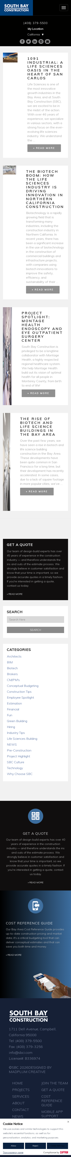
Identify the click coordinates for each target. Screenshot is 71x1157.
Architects (14, 656)
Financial (13, 709)
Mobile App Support (52, 1113)
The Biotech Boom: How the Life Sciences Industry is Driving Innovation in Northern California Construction (45, 189)
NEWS (12, 744)
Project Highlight (18, 756)
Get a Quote (20, 544)
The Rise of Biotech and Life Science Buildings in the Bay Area (38, 426)
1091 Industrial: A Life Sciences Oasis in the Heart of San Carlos (45, 68)
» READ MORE (44, 148)
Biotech (12, 668)
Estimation (14, 703)
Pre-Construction (19, 750)
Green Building (17, 721)
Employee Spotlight (20, 697)
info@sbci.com (20, 1052)
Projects (21, 1089)
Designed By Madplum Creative (30, 1069)
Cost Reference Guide (29, 923)
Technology (15, 768)
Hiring (11, 727)
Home (17, 1083)
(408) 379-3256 (29, 1046)
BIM (10, 662)
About (18, 1103)
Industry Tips (16, 733)
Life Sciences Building (22, 739)
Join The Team (54, 1083)
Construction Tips (19, 692)
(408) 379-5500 (35, 23)
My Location (35, 29)
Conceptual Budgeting (22, 686)
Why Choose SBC (20, 774)
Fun (9, 715)
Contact (20, 1109)
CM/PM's (13, 680)
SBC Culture (15, 762)
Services (20, 1096)
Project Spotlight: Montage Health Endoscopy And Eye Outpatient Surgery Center (42, 327)
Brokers (12, 674)
